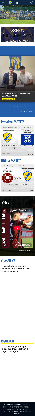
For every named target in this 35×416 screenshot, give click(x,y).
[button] (14, 106)
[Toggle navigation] (2, 3)
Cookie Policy (28, 411)
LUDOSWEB (17, 413)
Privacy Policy (19, 411)
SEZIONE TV (24, 250)
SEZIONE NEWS (25, 111)
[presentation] (11, 107)
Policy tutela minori (9, 411)
